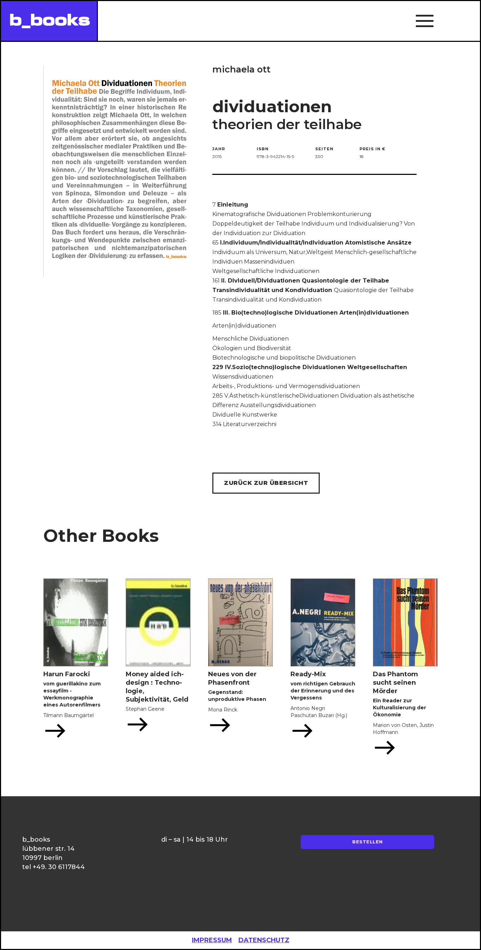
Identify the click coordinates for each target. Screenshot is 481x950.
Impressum (212, 940)
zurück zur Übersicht (266, 482)
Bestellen (367, 841)
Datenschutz (263, 940)
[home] (49, 21)
